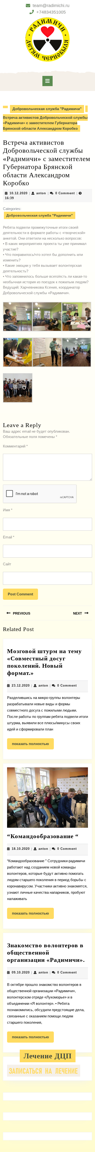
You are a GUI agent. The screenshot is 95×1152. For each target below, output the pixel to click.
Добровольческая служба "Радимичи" (47, 109)
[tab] (47, 81)
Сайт (7, 564)
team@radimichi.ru (51, 5)
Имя (7, 510)
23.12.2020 (21, 685)
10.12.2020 (19, 193)
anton (41, 193)
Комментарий (15, 446)
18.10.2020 (21, 849)
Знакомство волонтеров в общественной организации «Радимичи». (46, 952)
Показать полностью (33, 745)
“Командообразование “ (43, 836)
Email (8, 537)
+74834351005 (51, 12)
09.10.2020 (21, 972)
